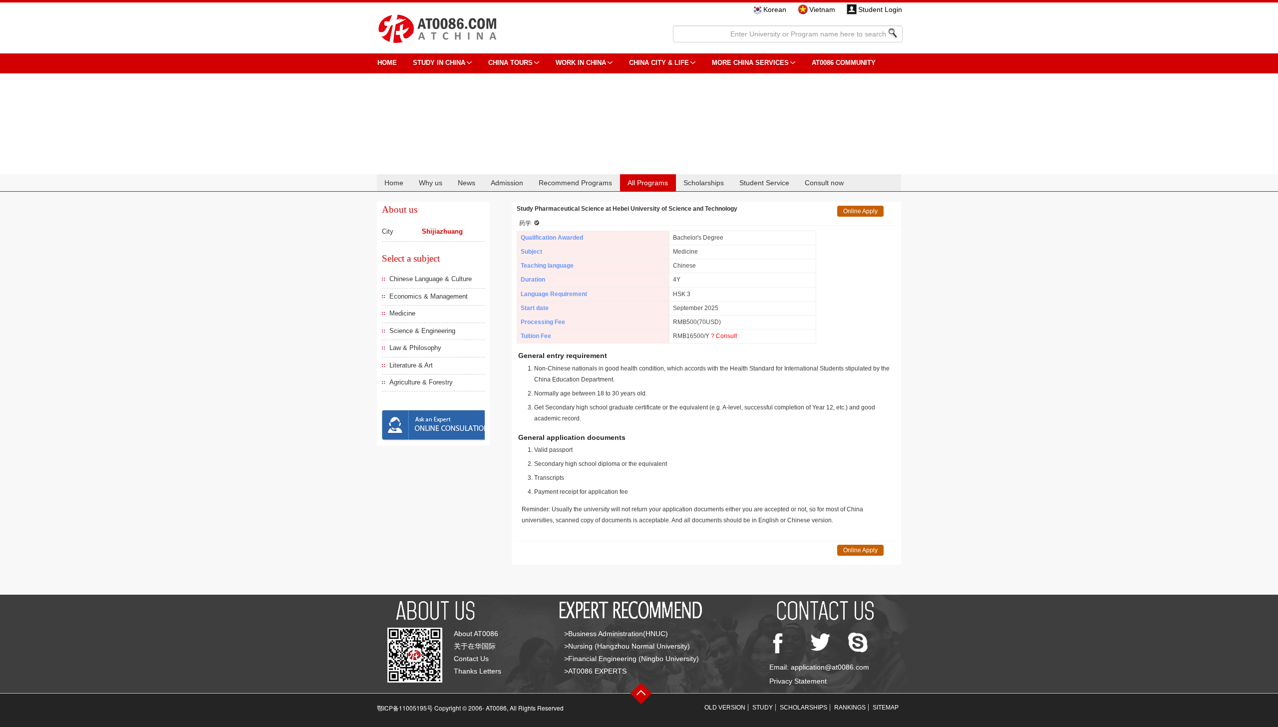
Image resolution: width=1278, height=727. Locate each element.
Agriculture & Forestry (421, 382)
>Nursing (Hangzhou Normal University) (627, 646)
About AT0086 (476, 634)
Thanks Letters (477, 671)
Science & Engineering (422, 331)
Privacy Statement (798, 681)
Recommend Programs (575, 183)
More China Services (750, 62)
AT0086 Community (844, 62)
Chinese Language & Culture (430, 279)
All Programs (648, 183)
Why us (430, 183)
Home (393, 183)
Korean (774, 9)
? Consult (724, 336)
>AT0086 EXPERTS (595, 671)
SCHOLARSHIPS (803, 707)
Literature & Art (411, 365)
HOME (387, 62)
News (466, 183)
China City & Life (659, 62)
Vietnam (822, 9)
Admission (507, 183)
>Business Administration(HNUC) (616, 634)
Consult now (824, 183)
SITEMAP (886, 707)
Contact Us (471, 659)
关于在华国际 (475, 646)
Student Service (764, 183)
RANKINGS (850, 707)
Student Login (880, 9)
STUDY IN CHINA (439, 62)
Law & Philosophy (415, 348)
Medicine (402, 313)
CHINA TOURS (510, 62)
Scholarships (703, 183)
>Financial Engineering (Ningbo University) (631, 659)
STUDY (762, 707)
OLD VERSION (724, 707)
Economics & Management (428, 296)
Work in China (581, 62)
